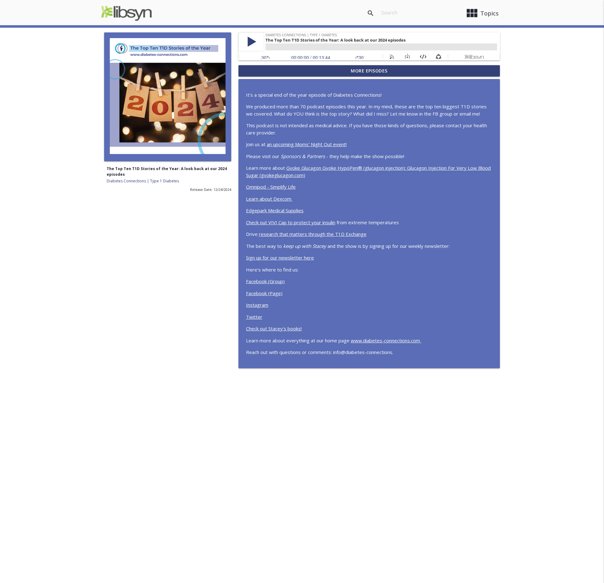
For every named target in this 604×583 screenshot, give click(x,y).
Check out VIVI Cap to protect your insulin (290, 222)
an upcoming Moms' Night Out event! (307, 144)
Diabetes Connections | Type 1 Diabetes (143, 181)
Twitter (254, 317)
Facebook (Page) (264, 293)
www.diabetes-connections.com (386, 340)
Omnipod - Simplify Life (271, 187)
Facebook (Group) (265, 281)
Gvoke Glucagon (304, 168)
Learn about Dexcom (269, 199)
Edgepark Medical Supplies (275, 210)
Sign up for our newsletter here (280, 257)
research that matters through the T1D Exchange (312, 234)
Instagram (257, 305)
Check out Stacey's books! (274, 328)
